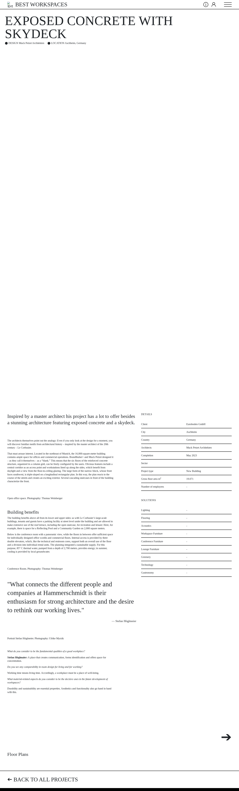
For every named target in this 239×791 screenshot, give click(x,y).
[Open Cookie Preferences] (232, 784)
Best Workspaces (41, 4)
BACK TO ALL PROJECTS (42, 779)
